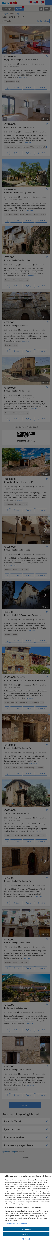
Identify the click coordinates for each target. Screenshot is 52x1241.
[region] (26, 1207)
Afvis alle (25, 1234)
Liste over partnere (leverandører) (17, 1223)
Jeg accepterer (26, 1229)
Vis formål (26, 1239)
